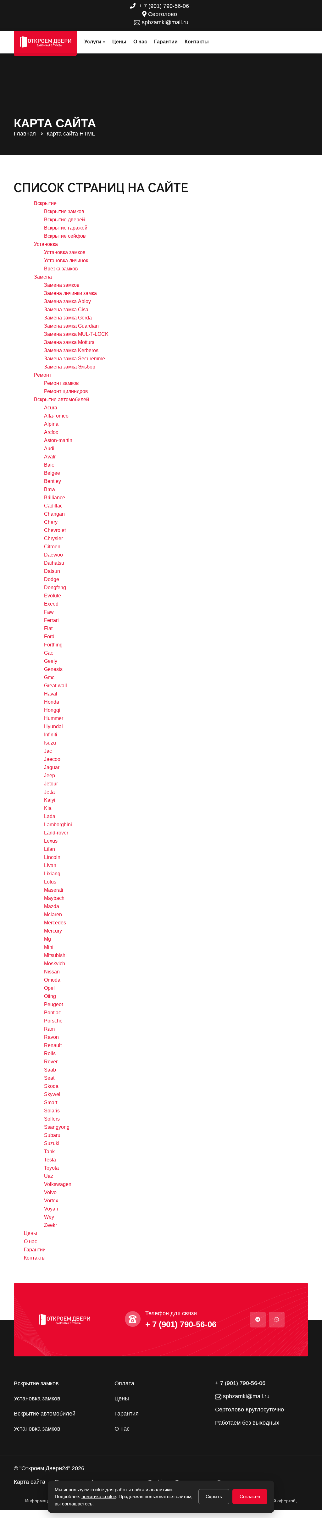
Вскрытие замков (64, 211)
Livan (50, 865)
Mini (48, 947)
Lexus (51, 841)
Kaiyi (49, 800)
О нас (140, 41)
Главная (25, 133)
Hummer (53, 718)
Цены (119, 41)
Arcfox (51, 432)
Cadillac (53, 505)
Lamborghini (58, 824)
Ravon (51, 1037)
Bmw (49, 489)
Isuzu (50, 742)
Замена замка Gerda (68, 317)
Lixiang (52, 873)
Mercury (53, 931)
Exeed (51, 604)
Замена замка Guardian (71, 326)
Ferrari (51, 620)
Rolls (50, 1053)
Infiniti (50, 734)
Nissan (52, 971)
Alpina (51, 424)
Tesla (50, 1159)
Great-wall (55, 685)
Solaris (52, 1110)
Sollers (52, 1119)
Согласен (250, 1496)
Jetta (49, 792)
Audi (49, 448)
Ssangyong (56, 1127)
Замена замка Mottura (69, 342)
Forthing (53, 644)
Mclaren (53, 914)
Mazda (51, 906)
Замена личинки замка (70, 293)
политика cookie (98, 1496)
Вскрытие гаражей (65, 227)
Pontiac (52, 1012)
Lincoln (52, 857)
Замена (43, 277)
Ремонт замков (61, 383)
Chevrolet (55, 530)
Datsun (52, 571)
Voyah (51, 1208)
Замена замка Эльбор (69, 366)
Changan (54, 514)
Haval (50, 693)
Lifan (49, 849)
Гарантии (166, 41)
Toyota (51, 1168)
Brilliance (54, 497)
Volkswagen (57, 1184)
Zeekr (50, 1225)
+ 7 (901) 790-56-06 (163, 6)
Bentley (52, 481)
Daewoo (53, 554)
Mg (47, 939)
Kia (48, 808)
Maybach (54, 898)
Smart (50, 1102)
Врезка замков (61, 268)
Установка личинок (66, 260)
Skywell (53, 1094)
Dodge (51, 579)
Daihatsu (54, 563)
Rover (51, 1061)
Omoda (52, 980)
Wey (49, 1217)
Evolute (52, 595)
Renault (53, 1045)
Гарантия (126, 1413)
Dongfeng (55, 587)
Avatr (50, 456)
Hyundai (53, 726)
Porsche (53, 1020)
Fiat (48, 628)
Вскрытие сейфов (65, 236)
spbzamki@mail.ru (164, 22)
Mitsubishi (55, 955)
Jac (48, 751)
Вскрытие (45, 203)
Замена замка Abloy (67, 301)
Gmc (49, 677)
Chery (51, 522)
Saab (50, 1069)
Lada (49, 816)
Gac (48, 653)
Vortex (51, 1200)
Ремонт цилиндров (66, 391)
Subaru (52, 1135)
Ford (49, 636)
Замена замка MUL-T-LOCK (76, 334)
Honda (51, 702)
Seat (49, 1078)
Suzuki (51, 1143)
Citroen (52, 546)
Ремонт (42, 375)
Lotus (50, 881)
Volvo (50, 1192)
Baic (49, 465)
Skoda (51, 1086)
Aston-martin (58, 440)
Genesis (53, 669)
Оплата (124, 1383)
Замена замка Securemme (74, 358)
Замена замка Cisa (66, 309)
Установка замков (65, 252)
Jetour (51, 783)
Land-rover (56, 832)
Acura (50, 407)
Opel (49, 988)
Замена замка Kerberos (71, 350)
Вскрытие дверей (64, 219)
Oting (50, 996)
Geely (50, 661)
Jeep (49, 775)
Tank (49, 1151)
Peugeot (53, 1004)
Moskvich (54, 963)
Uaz (48, 1176)
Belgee (52, 473)
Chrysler (53, 538)
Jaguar (51, 767)
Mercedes (55, 922)
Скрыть (214, 1496)
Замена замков (62, 285)
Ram (49, 1029)
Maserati (53, 890)
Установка (46, 244)
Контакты (197, 41)
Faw (49, 612)
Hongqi (52, 710)
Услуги (92, 41)
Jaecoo (52, 759)
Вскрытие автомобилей (61, 399)
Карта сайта (29, 1482)
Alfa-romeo (56, 415)
